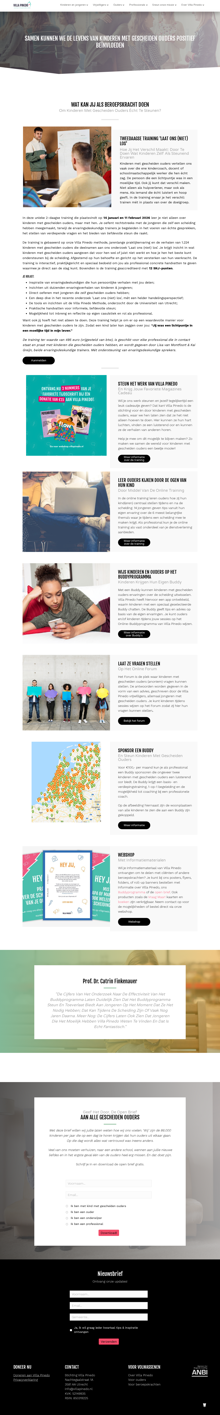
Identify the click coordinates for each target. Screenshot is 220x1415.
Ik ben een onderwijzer (86, 1218)
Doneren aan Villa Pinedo (31, 1375)
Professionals (137, 4)
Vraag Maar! (157, 897)
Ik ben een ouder (82, 1212)
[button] (39, 360)
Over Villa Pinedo (191, 4)
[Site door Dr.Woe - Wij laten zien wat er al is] (205, 1402)
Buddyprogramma (131, 892)
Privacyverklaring (25, 1380)
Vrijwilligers (99, 4)
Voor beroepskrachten (144, 1384)
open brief (162, 892)
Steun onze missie (163, 4)
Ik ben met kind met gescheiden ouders (98, 1206)
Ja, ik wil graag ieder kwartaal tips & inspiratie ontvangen (106, 1330)
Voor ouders (137, 1380)
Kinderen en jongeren (73, 4)
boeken (123, 902)
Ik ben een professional (87, 1224)
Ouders (117, 4)
